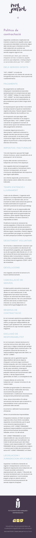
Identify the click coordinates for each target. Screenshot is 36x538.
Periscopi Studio (27, 531)
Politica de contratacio (24, 528)
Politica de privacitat (16, 526)
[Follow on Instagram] (14, 520)
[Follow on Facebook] (18, 520)
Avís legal (13, 528)
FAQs (7, 526)
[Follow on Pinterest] (21, 520)
